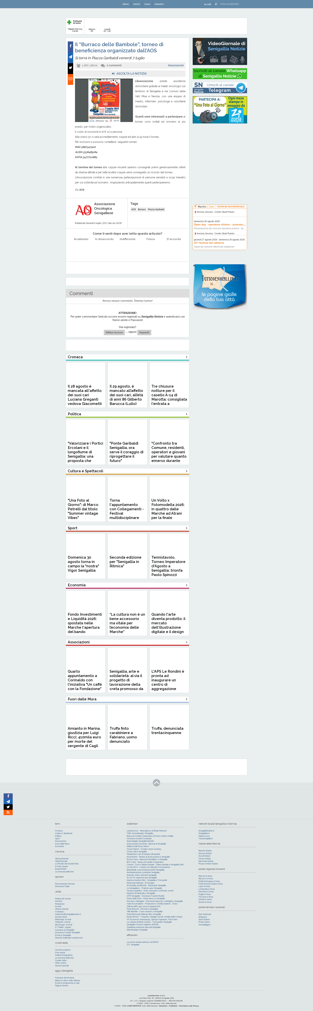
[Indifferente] (127, 248)
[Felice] (151, 248)
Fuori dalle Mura (62, 844)
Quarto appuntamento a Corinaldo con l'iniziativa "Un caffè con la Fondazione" (85, 680)
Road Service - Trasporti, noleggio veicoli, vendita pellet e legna (154, 917)
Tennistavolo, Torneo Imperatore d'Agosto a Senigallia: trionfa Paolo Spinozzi (168, 566)
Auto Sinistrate (205, 914)
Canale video (60, 960)
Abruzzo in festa (206, 878)
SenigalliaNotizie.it (206, 831)
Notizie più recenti (63, 899)
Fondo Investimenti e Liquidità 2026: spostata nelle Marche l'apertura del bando (85, 623)
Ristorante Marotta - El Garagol (140, 883)
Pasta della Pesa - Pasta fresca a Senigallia (146, 898)
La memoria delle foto (64, 872)
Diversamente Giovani (65, 884)
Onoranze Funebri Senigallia (67, 932)
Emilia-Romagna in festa (209, 881)
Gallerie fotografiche (64, 955)
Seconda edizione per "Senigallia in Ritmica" (125, 561)
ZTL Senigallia (133, 944)
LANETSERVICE (134, 1006)
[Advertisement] (220, 149)
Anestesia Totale (62, 886)
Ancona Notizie (205, 853)
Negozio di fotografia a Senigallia (141, 893)
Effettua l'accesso (114, 332)
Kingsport (203, 917)
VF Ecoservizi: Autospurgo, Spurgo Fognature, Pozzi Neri (152, 919)
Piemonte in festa (206, 891)
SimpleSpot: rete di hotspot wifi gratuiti (143, 854)
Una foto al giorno (62, 950)
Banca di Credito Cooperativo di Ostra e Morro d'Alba (150, 836)
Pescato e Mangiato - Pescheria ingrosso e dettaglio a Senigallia (155, 901)
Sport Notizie (204, 919)
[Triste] (104, 248)
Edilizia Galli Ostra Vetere (138, 846)
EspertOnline (60, 869)
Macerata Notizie (206, 861)
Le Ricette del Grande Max (67, 864)
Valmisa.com (204, 836)
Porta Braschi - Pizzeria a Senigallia (142, 909)
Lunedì (107, 30)
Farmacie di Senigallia (64, 930)
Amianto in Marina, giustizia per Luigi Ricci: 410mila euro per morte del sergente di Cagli (84, 737)
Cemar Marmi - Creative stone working (144, 849)
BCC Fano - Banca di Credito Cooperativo (145, 862)
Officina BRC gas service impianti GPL (144, 906)
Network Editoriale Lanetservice (69, 938)
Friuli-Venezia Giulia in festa (211, 884)
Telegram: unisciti (62, 922)
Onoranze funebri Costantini (139, 838)
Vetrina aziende (61, 909)
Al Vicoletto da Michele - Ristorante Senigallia (146, 885)
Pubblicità (173, 1006)
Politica (58, 836)
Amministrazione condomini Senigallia (143, 872)
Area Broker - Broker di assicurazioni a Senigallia (148, 857)
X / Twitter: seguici (63, 927)
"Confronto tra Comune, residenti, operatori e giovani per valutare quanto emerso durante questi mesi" (169, 454)
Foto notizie (60, 952)
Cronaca (59, 831)
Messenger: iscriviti (63, 925)
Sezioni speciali (61, 965)
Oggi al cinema (61, 985)
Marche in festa (205, 876)
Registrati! (144, 332)
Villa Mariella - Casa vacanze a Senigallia (144, 911)
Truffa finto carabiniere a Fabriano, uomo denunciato (123, 735)
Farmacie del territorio (64, 978)
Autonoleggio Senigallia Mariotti (140, 841)
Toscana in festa (206, 897)
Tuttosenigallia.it (205, 838)
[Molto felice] (174, 248)
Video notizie (60, 963)
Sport (57, 838)
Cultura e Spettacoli (63, 833)
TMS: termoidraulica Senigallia (140, 833)
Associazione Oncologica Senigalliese (104, 208)
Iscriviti (58, 906)
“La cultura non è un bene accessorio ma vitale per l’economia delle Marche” (127, 623)
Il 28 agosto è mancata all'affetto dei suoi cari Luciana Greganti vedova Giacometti (85, 395)
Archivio (58, 901)
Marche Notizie (205, 851)
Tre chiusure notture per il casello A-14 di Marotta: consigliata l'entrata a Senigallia (169, 397)
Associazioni (176, 65)
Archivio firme (61, 917)
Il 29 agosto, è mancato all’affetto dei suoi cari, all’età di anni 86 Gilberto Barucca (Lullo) (126, 395)
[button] (207, 4)
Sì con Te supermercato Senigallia (142, 878)
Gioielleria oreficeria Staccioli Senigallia (143, 927)
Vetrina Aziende (61, 858)
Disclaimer (163, 1006)
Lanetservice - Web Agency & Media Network (147, 831)
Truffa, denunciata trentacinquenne (167, 730)
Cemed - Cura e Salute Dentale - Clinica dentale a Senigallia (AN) (155, 864)
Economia (59, 846)
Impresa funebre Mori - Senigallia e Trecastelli (147, 880)
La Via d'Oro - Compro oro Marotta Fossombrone (148, 867)
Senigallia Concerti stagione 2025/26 (142, 924)
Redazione (59, 904)
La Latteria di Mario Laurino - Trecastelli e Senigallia (149, 922)
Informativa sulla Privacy (189, 1006)
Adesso (92, 30)
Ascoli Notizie (204, 856)
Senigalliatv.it (204, 833)
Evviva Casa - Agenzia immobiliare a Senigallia (147, 859)
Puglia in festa (205, 894)
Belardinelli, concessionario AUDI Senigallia (145, 870)
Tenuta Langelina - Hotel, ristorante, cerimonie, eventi (150, 891)
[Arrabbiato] (81, 248)
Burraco (142, 209)
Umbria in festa (205, 899)
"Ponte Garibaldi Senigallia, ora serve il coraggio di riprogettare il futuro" (126, 452)
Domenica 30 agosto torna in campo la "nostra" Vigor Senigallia (83, 564)
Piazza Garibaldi (156, 209)
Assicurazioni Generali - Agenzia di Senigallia (146, 844)
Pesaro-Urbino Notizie (208, 864)
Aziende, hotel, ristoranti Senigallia (141, 875)
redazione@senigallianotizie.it (68, 914)
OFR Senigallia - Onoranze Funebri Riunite (145, 896)
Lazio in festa (204, 886)
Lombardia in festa (207, 889)
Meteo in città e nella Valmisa (67, 980)
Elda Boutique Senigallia (137, 930)
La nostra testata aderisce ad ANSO (142, 942)
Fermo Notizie (205, 858)
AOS (133, 209)
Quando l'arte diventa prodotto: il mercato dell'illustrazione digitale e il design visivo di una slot (168, 625)
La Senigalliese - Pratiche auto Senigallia (144, 888)
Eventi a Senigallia (63, 935)
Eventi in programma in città (67, 983)
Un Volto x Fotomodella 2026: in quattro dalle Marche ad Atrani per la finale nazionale (168, 511)
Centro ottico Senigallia (137, 851)
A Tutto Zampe (61, 866)
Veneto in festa (205, 902)
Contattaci (59, 912)
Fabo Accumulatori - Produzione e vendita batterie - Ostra (152, 904)
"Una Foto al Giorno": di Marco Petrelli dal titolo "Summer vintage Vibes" (83, 509)
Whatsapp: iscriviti (63, 919)
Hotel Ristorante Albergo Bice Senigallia (144, 914)
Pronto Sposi (204, 922)
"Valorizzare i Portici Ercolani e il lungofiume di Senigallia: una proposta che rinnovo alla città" (85, 454)
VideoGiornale (61, 861)
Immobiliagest (204, 925)
